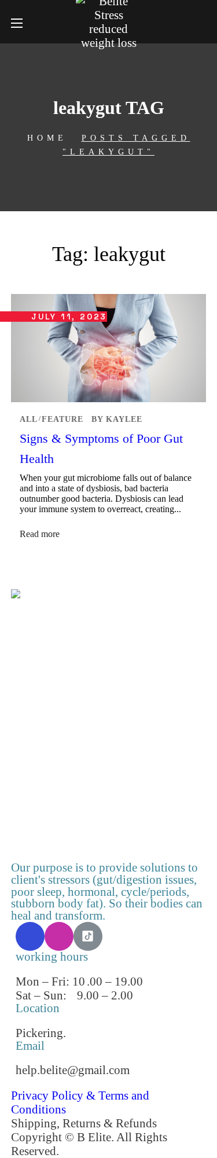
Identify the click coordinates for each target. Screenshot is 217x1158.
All (29, 419)
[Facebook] (30, 936)
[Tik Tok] (87, 936)
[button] (201, 22)
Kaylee (124, 419)
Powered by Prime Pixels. (125, 1150)
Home (47, 138)
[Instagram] (59, 936)
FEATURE (62, 419)
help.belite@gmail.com (73, 1069)
